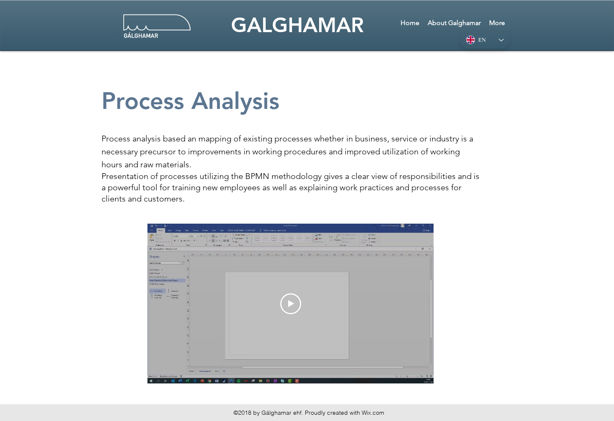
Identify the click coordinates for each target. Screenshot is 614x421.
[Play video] (290, 303)
